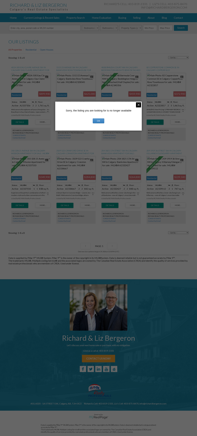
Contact (178, 17)
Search (181, 28)
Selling (136, 17)
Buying (122, 17)
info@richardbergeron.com (164, 7)
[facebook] (83, 369)
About (151, 17)
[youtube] (106, 369)
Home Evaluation (101, 17)
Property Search (75, 17)
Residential (31, 49)
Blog (164, 17)
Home (13, 17)
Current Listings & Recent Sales (41, 17)
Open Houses (46, 49)
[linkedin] (98, 369)
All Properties (15, 49)
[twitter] (91, 369)
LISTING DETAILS (19, 122)
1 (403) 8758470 (19, 135)
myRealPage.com (98, 417)
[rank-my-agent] (114, 369)
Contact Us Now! (98, 358)
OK (98, 121)
